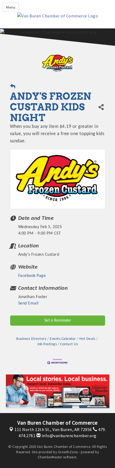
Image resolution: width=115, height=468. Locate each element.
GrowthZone (68, 452)
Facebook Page (32, 276)
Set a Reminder (57, 320)
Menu (10, 7)
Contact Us (69, 344)
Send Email (28, 303)
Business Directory (31, 339)
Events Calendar (63, 339)
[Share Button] (101, 107)
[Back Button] (13, 87)
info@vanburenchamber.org (69, 435)
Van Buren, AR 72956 (53, 429)
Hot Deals (87, 339)
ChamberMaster (50, 457)
